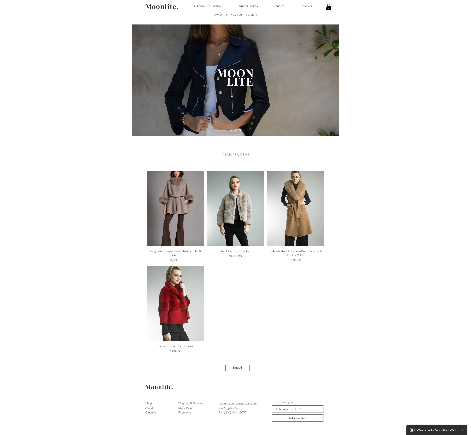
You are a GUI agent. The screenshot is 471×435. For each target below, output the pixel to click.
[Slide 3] (236, 130)
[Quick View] (175, 208)
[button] (207, 6)
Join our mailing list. (283, 402)
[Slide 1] (231, 130)
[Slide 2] (240, 130)
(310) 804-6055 (235, 412)
